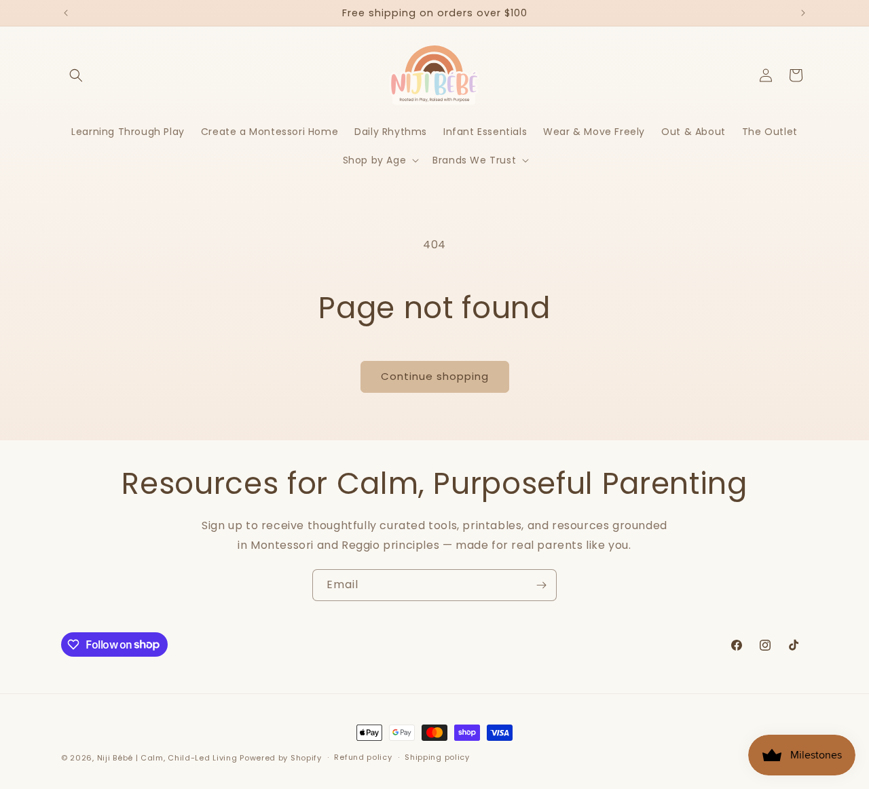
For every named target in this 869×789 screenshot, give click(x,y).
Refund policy (363, 757)
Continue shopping (435, 376)
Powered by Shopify (281, 757)
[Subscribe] (541, 585)
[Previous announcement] (66, 13)
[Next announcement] (803, 13)
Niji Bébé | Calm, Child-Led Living (167, 757)
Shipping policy (437, 757)
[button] (76, 75)
